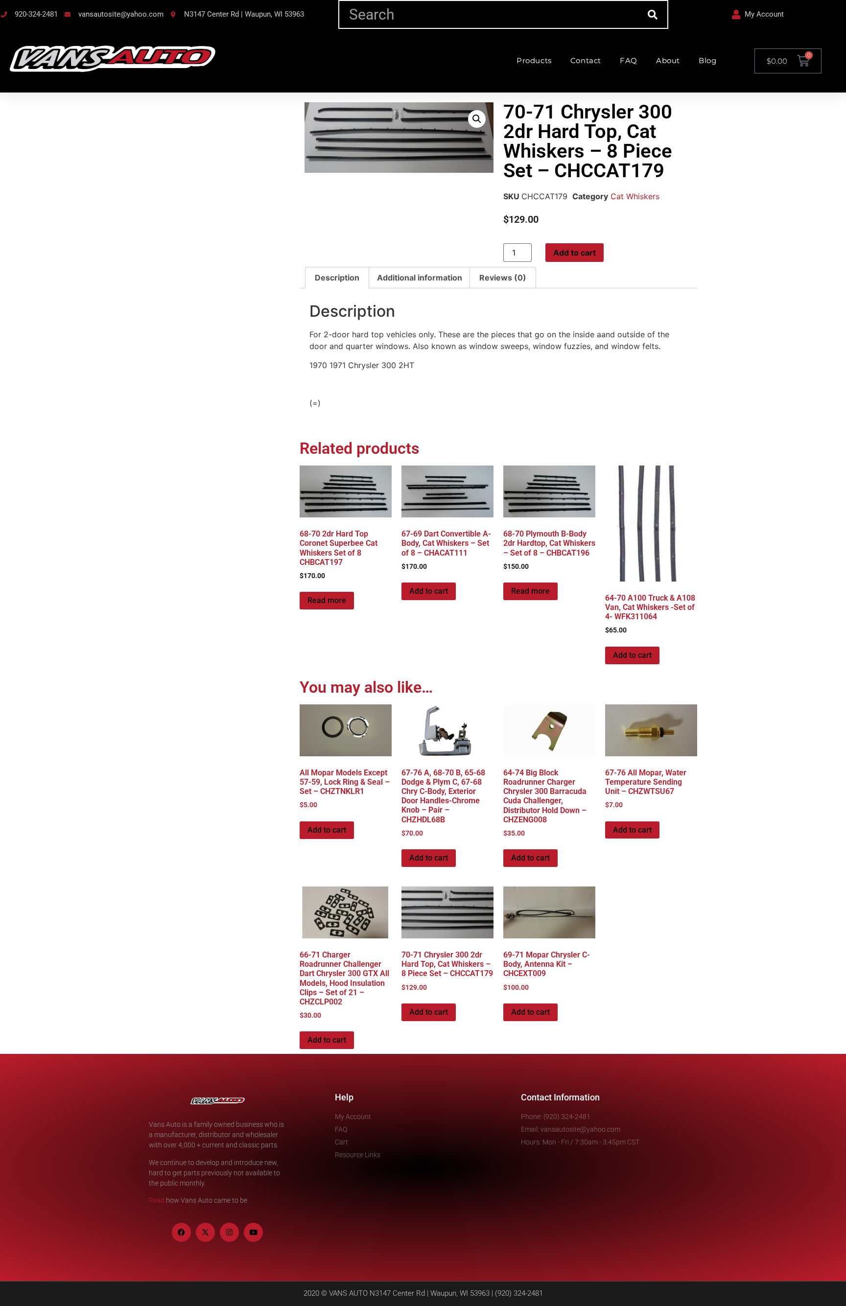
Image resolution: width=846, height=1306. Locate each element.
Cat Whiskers (635, 196)
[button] (477, 119)
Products (534, 60)
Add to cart (574, 252)
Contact (585, 60)
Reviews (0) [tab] (502, 277)
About (668, 60)
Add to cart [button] (428, 591)
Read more (326, 600)
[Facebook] (181, 1232)
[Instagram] (229, 1232)
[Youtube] (253, 1232)
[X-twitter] (205, 1232)
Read (156, 1200)
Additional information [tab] (419, 277)
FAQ (628, 60)
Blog (707, 60)
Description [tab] (337, 277)
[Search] (652, 14)
